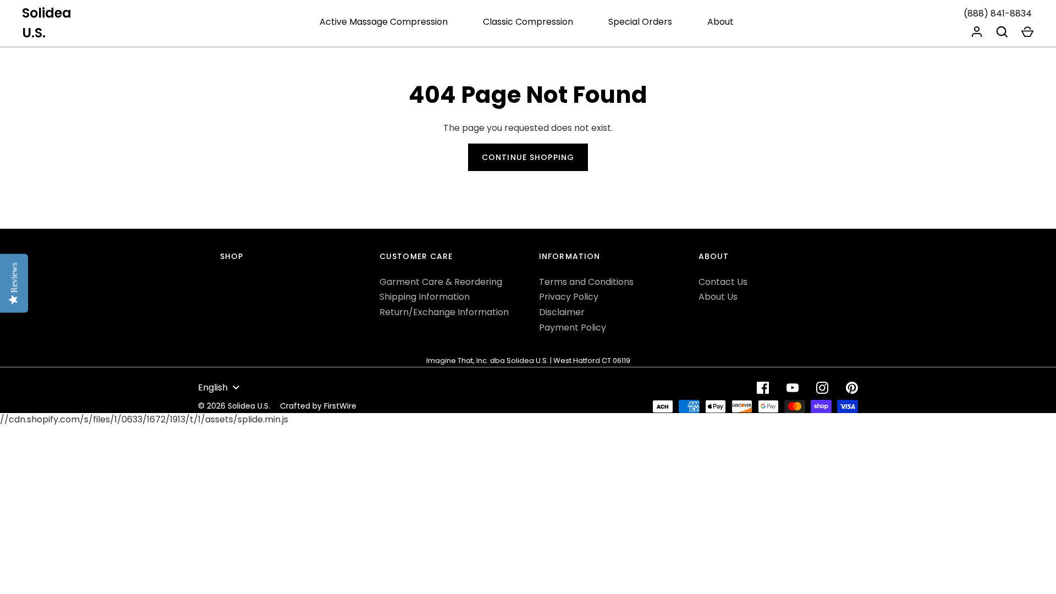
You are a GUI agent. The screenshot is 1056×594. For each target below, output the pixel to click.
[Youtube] (792, 388)
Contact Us (722, 282)
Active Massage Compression (384, 21)
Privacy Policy (568, 296)
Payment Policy (572, 327)
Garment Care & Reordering (441, 282)
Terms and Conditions (586, 282)
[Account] (977, 32)
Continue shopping (528, 157)
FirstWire (340, 405)
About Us (718, 296)
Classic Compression (528, 21)
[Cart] (1027, 32)
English (213, 387)
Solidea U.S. (47, 23)
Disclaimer (562, 312)
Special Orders (640, 21)
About (720, 21)
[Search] (1002, 32)
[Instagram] (822, 388)
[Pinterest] (852, 388)
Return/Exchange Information (444, 312)
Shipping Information (425, 296)
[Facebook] (763, 388)
